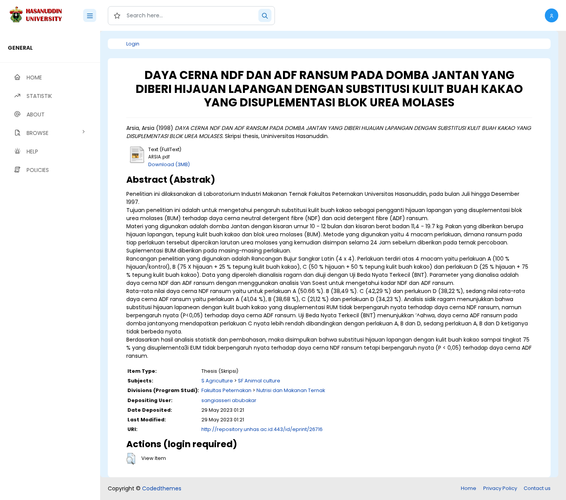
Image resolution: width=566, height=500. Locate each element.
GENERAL (20, 48)
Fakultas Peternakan (226, 390)
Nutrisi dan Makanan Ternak (290, 390)
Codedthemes (161, 488)
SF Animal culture (259, 380)
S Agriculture (217, 380)
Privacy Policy (500, 488)
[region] (50, 265)
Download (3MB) (169, 164)
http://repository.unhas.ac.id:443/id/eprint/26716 (262, 429)
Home (468, 488)
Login (132, 43)
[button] (551, 15)
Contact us (537, 488)
